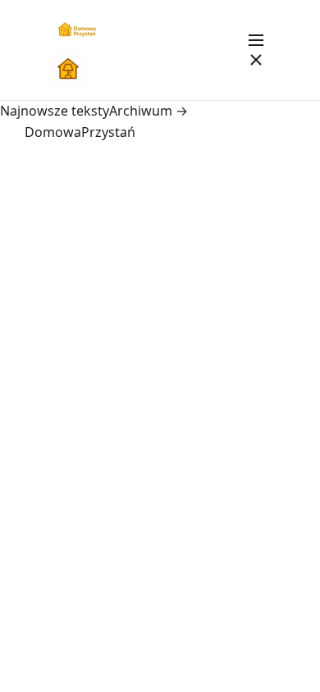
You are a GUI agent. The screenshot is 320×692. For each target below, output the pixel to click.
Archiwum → (148, 111)
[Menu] (256, 50)
